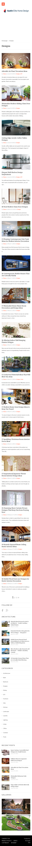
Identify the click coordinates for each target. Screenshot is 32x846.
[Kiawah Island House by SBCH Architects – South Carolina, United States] (5, 624)
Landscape (6, 711)
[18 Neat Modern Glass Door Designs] (16, 196)
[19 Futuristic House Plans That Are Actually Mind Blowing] (5, 660)
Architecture (9, 617)
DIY (21, 74)
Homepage (5, 40)
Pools (22, 379)
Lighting (5, 720)
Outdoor (5, 732)
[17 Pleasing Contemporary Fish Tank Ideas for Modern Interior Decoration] (16, 229)
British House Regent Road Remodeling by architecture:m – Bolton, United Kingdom (20, 641)
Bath (4, 677)
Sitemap (13, 842)
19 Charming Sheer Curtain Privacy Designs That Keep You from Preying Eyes (15, 510)
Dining (5, 690)
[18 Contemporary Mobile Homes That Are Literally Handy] (16, 263)
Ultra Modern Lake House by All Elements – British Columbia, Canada (20, 650)
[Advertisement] (16, 27)
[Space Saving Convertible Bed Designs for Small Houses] (5, 752)
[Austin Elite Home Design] (16, 10)
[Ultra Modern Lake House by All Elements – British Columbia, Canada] (5, 651)
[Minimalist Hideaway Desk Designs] (5, 778)
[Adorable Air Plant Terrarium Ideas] (16, 61)
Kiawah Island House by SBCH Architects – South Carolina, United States (20, 623)
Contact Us (6, 838)
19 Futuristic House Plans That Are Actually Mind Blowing (20, 659)
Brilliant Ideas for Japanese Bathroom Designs (19, 759)
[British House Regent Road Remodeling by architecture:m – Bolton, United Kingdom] (5, 642)
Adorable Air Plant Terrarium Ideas (14, 71)
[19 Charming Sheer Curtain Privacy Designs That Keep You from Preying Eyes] (16, 497)
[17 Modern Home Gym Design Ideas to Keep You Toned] (16, 396)
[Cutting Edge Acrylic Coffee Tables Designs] (16, 127)
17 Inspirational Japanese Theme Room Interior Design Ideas (14, 475)
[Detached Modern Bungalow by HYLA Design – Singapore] (5, 633)
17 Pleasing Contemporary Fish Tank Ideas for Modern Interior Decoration (15, 240)
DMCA (15, 840)
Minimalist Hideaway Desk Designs (18, 777)
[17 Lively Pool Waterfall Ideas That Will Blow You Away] (16, 364)
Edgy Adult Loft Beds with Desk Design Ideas (20, 785)
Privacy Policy (6, 840)
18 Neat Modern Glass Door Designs (15, 207)
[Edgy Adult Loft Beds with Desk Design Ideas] (5, 787)
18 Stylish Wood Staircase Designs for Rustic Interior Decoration (15, 580)
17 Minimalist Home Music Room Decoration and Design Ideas (14, 307)
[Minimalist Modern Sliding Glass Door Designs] (16, 93)
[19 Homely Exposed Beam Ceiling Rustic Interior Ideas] (16, 534)
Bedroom (5, 681)
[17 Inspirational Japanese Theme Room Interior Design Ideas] (16, 463)
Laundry (5, 715)
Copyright (5, 842)
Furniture (5, 698)
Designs (18, 74)
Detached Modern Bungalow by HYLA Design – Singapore (20, 631)
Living (4, 724)
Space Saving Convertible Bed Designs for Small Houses (20, 751)
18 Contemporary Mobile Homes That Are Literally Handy (15, 275)
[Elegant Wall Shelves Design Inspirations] (16, 162)
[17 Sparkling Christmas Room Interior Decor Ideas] (16, 429)
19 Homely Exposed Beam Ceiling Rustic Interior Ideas (14, 546)
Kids (4, 703)
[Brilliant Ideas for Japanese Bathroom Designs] (5, 761)
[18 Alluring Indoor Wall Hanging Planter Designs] (16, 330)
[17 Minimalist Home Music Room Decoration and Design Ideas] (16, 295)
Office (5, 728)
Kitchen (5, 707)
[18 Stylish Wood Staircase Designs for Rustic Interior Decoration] (16, 568)
